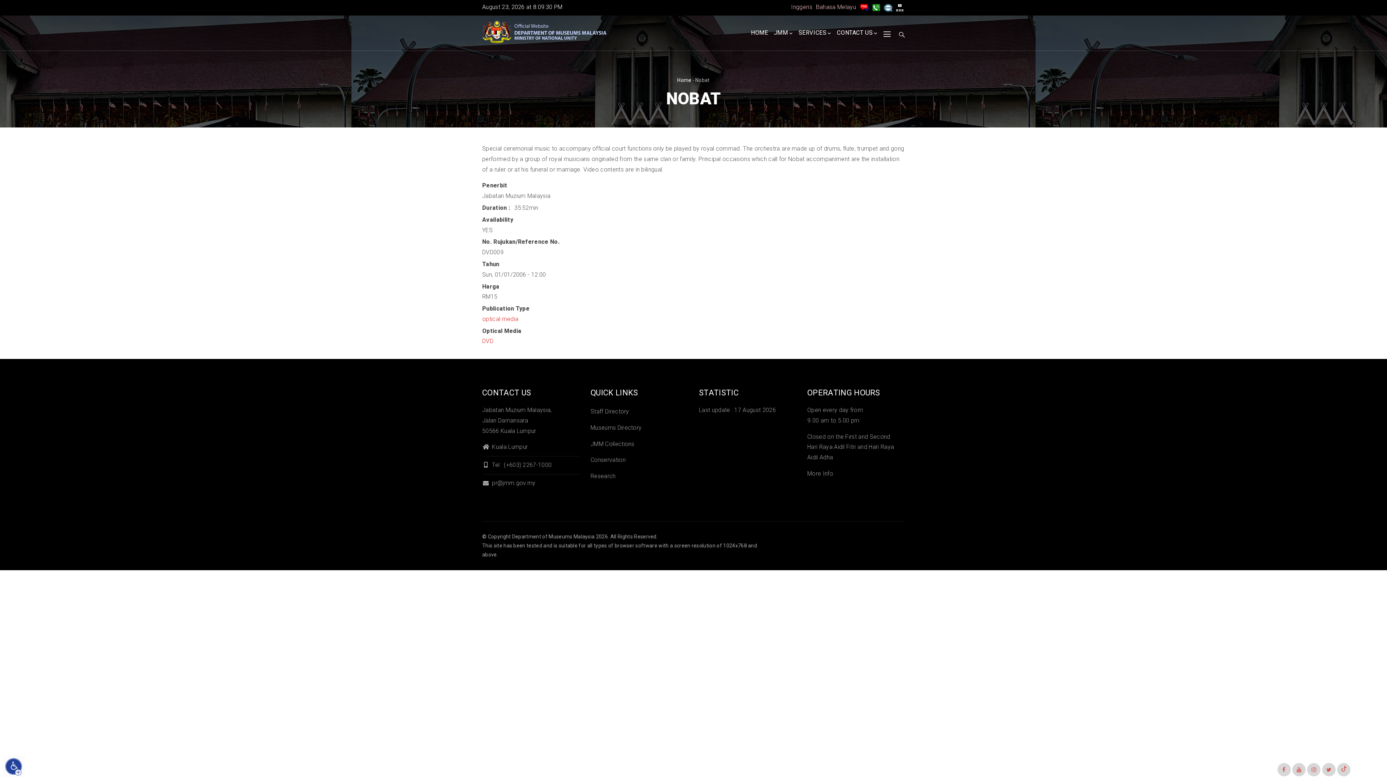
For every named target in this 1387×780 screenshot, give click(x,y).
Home (759, 32)
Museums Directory (616, 427)
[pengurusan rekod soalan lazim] (865, 7)
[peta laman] (900, 7)
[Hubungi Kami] (876, 7)
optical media (500, 319)
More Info (820, 473)
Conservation (608, 459)
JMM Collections (613, 444)
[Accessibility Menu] (14, 766)
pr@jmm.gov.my (513, 483)
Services (813, 32)
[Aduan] (888, 7)
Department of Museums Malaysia (553, 537)
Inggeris (801, 7)
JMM (781, 32)
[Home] (545, 32)
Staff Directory (610, 411)
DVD (487, 341)
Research (603, 476)
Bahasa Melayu (836, 7)
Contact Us (855, 32)
